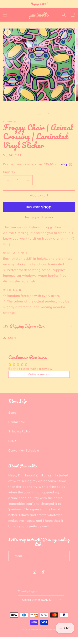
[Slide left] (30, 113)
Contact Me (16, 422)
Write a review (39, 374)
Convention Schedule (23, 450)
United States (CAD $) (37, 599)
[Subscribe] (64, 556)
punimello (33, 630)
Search (13, 412)
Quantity (9, 172)
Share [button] (12, 338)
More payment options (39, 217)
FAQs (12, 441)
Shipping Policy (19, 431)
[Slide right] (48, 113)
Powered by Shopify (48, 630)
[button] (5, 14)
